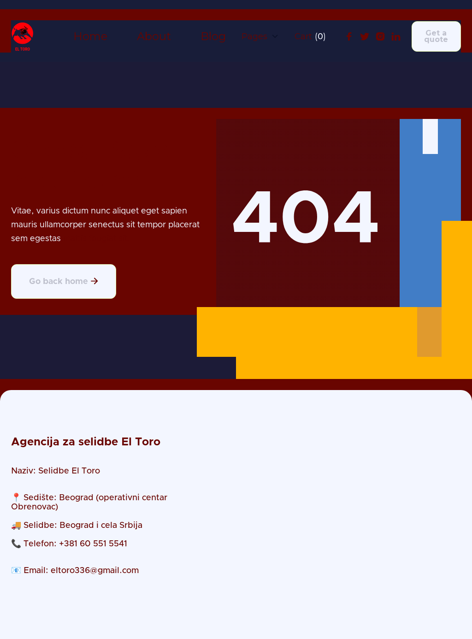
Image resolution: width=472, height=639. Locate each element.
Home (90, 36)
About (154, 36)
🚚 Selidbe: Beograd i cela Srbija (76, 525)
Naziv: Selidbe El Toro (55, 471)
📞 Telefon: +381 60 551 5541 (69, 544)
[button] (260, 36)
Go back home (63, 281)
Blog (213, 36)
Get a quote (436, 36)
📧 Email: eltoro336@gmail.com (75, 571)
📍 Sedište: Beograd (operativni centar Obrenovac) (89, 502)
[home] (23, 36)
